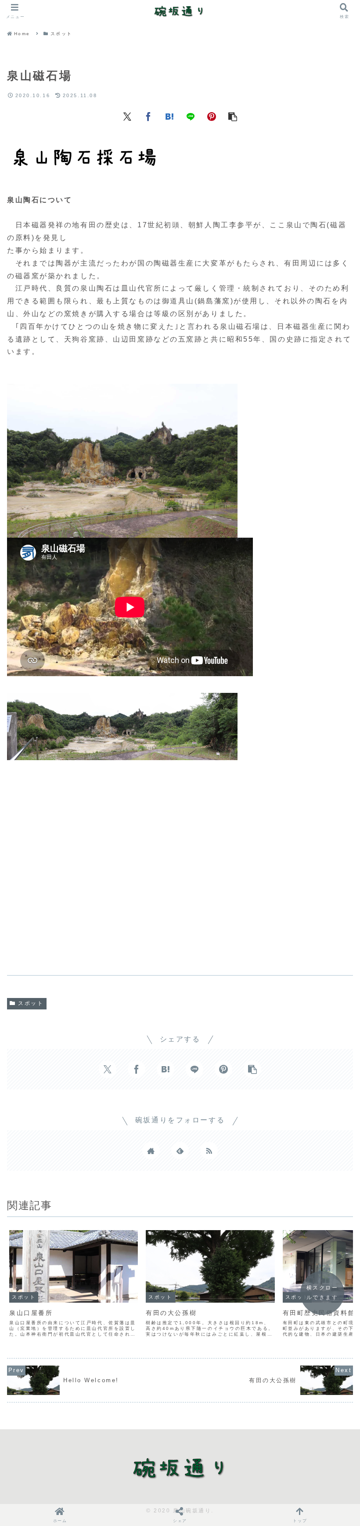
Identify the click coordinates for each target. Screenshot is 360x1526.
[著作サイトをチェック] (151, 1150)
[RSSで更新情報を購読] (209, 1150)
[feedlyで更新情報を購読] (180, 1150)
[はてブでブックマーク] (169, 116)
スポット (30, 1003)
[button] (233, 116)
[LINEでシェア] (191, 116)
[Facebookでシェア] (148, 116)
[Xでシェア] (127, 116)
